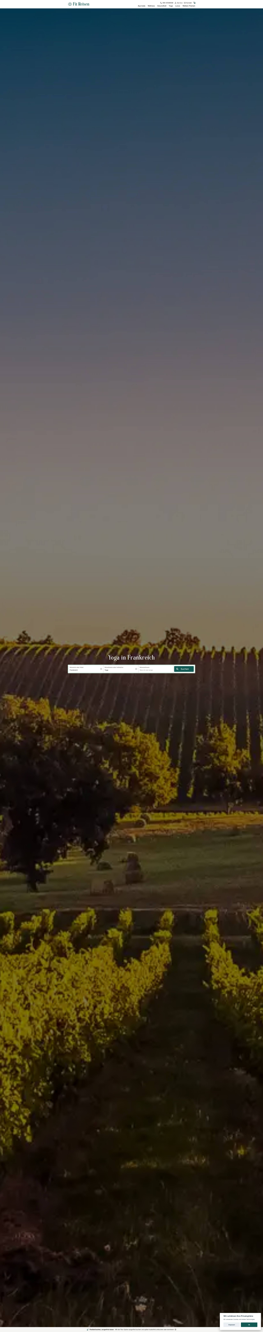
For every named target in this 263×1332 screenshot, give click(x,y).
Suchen (185, 669)
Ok (249, 1325)
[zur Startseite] (78, 4)
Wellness (151, 6)
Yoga (171, 6)
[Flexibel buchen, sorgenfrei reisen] (175, 1329)
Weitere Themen (189, 6)
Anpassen (231, 1325)
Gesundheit (161, 6)
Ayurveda (141, 6)
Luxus (177, 6)
